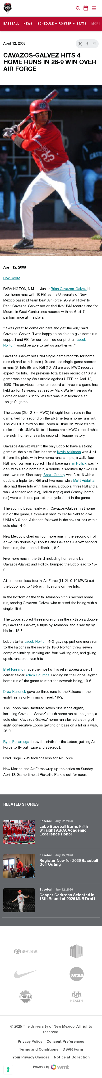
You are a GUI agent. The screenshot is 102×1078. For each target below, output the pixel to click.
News (27, 23)
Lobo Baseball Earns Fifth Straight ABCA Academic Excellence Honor (63, 830)
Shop (70, 8)
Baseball (45, 821)
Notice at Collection (72, 1057)
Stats (81, 23)
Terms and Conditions (38, 1049)
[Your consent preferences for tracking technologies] (8, 1069)
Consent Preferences (65, 1041)
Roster (65, 23)
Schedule (45, 23)
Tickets (61, 8)
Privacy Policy (30, 1041)
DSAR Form (73, 1049)
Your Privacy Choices (31, 1057)
